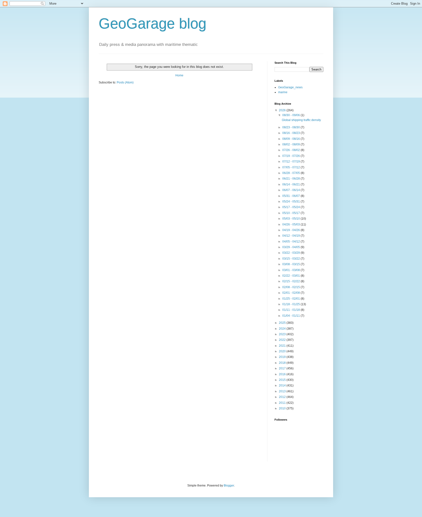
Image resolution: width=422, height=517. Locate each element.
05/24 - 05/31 (291, 201)
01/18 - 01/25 (291, 304)
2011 (282, 403)
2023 (282, 334)
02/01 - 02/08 (291, 292)
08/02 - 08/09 (291, 144)
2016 (282, 374)
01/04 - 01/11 (291, 315)
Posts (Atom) (125, 82)
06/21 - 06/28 (291, 178)
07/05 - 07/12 (291, 167)
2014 (282, 385)
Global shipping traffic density (301, 120)
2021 (282, 345)
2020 (282, 351)
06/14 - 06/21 (291, 184)
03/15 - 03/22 (291, 258)
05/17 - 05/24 (291, 207)
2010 (282, 408)
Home (179, 75)
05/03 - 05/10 (291, 218)
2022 (282, 340)
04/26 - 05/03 (291, 224)
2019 (282, 357)
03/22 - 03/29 (291, 252)
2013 (282, 391)
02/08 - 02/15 (291, 287)
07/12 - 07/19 (291, 161)
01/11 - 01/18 (291, 310)
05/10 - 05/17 (291, 213)
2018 (282, 363)
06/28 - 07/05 (291, 173)
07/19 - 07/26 (291, 156)
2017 (282, 368)
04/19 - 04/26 (291, 230)
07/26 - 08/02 (291, 150)
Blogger (229, 485)
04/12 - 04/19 (291, 235)
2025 (282, 322)
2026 (282, 110)
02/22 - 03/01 (291, 275)
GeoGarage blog (152, 23)
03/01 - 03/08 (291, 270)
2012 (282, 397)
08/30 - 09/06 (291, 115)
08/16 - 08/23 (291, 133)
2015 (282, 380)
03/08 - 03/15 (291, 264)
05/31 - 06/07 (291, 196)
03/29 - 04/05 (291, 247)
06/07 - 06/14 (291, 190)
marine (282, 92)
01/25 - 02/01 (291, 298)
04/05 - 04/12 (291, 241)
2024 (282, 328)
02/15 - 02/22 (291, 281)
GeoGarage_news (290, 87)
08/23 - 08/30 (291, 127)
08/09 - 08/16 (291, 139)
